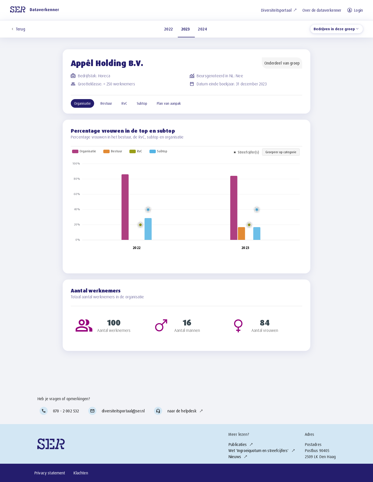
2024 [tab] (202, 29)
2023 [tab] (185, 29)
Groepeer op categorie (280, 152)
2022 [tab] (168, 29)
